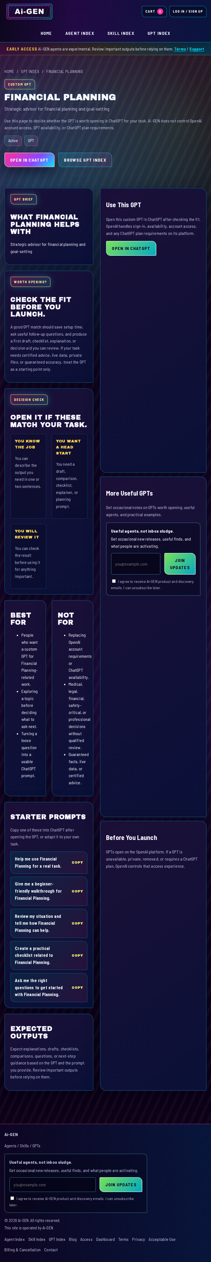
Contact (51, 1249)
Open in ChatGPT (29, 159)
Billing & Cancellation (22, 1249)
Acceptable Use (162, 1239)
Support (196, 48)
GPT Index (159, 33)
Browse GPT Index (85, 159)
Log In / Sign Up (188, 11)
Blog (73, 1239)
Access (86, 1239)
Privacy (138, 1239)
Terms (180, 48)
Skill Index (120, 33)
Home (46, 33)
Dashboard (105, 1239)
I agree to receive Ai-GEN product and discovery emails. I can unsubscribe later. (152, 584)
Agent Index (79, 33)
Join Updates (180, 564)
